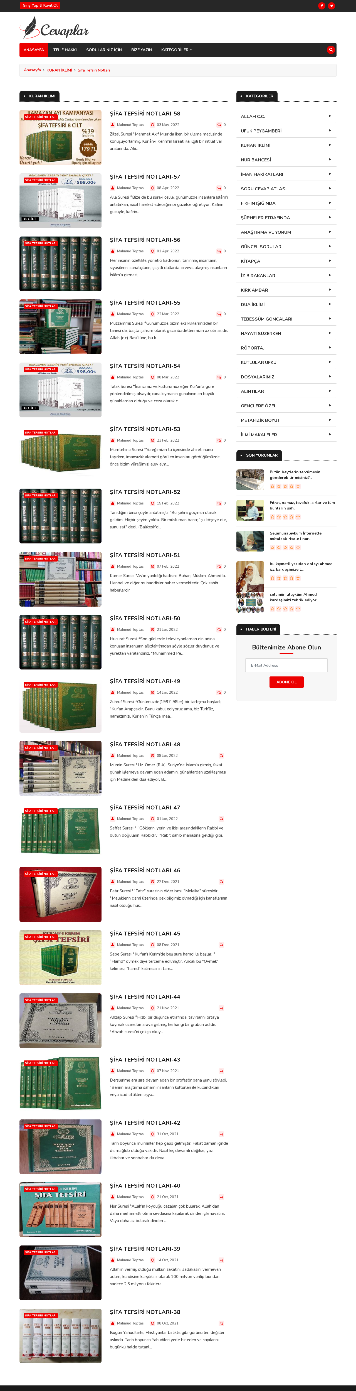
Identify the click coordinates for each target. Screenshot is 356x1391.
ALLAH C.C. (253, 117)
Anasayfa (32, 70)
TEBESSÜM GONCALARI (266, 319)
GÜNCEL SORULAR (261, 247)
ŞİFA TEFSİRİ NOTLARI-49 (145, 681)
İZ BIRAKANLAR (258, 276)
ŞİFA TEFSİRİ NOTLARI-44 (145, 997)
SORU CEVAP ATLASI (263, 189)
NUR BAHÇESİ (256, 160)
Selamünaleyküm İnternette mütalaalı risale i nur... (296, 536)
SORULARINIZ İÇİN (104, 50)
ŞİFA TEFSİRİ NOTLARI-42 (145, 1123)
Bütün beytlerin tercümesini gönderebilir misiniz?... (296, 474)
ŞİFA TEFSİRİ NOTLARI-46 (145, 870)
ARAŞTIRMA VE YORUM (266, 232)
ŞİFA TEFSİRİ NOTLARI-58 (145, 113)
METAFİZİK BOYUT (260, 420)
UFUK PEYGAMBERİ (261, 131)
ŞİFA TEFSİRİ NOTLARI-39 (145, 1249)
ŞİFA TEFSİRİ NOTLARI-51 (145, 555)
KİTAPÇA (250, 261)
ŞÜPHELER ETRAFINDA (265, 218)
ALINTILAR (252, 391)
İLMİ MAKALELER (259, 435)
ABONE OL (286, 682)
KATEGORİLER (175, 50)
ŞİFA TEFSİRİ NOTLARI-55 (145, 303)
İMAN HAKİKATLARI (262, 174)
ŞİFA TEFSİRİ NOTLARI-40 (145, 1186)
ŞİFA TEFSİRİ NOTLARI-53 (145, 429)
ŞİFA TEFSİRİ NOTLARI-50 (145, 618)
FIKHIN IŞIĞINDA (258, 203)
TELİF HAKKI (65, 50)
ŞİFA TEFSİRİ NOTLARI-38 (145, 1312)
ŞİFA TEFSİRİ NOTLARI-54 (145, 366)
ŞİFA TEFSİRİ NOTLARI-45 (145, 933)
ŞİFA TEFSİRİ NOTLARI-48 (145, 744)
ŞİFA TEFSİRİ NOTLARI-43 (145, 1059)
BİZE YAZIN (141, 50)
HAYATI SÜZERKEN (261, 334)
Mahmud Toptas (130, 124)
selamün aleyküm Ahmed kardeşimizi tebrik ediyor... (294, 597)
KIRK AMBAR (254, 290)
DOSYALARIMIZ (258, 377)
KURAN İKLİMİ (59, 70)
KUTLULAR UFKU (258, 363)
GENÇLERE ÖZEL (258, 406)
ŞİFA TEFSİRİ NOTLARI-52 (145, 492)
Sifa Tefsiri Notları (94, 70)
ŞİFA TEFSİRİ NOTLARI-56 (145, 240)
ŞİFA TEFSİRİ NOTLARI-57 (145, 177)
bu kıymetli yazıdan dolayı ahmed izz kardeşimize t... (301, 566)
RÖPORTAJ (252, 348)
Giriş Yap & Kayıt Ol (40, 5)
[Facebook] (321, 5)
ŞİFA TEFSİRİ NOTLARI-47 (145, 807)
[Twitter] (331, 5)
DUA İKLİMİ (253, 305)
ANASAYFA (34, 50)
